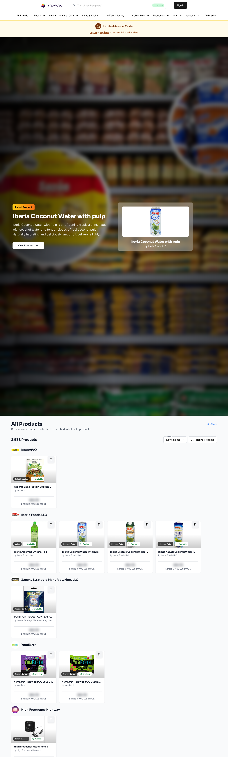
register (104, 32)
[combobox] (118, 5)
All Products (212, 15)
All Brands (22, 15)
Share (213, 424)
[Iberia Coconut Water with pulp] (155, 227)
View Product (25, 245)
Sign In (180, 5)
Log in (93, 32)
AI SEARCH (158, 5)
